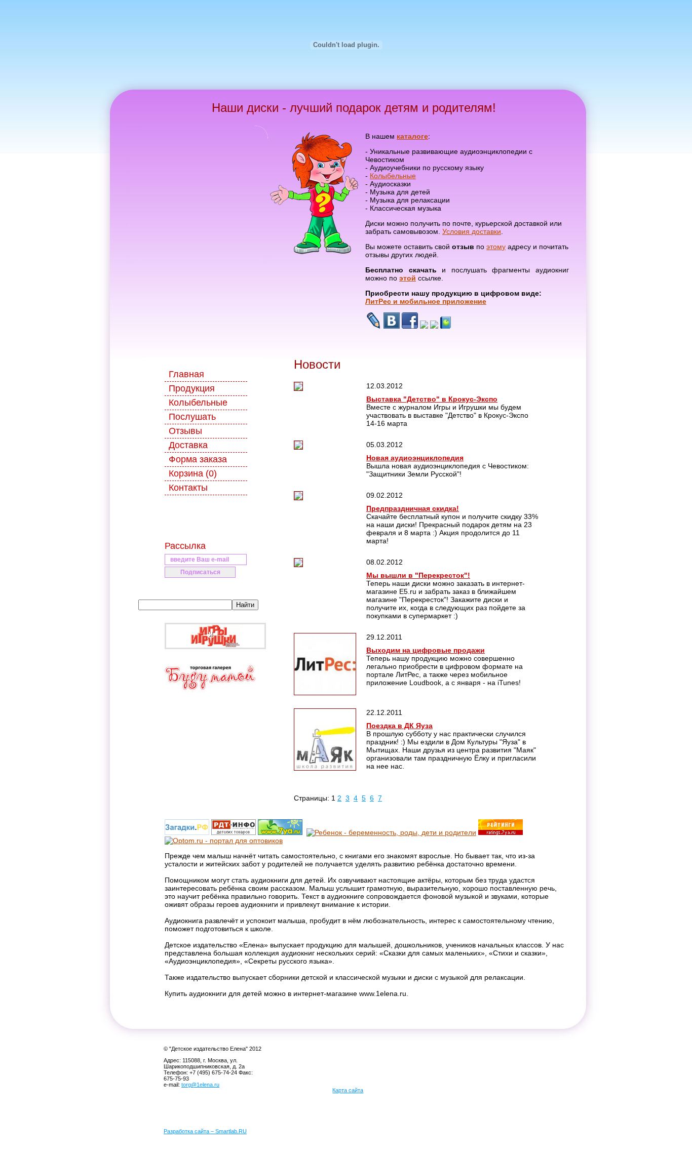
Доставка (188, 445)
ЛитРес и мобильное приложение (425, 301)
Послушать (192, 417)
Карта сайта (347, 1090)
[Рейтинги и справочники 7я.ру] (500, 832)
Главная (186, 374)
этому (496, 247)
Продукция (192, 388)
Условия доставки (471, 231)
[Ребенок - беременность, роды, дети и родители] (391, 832)
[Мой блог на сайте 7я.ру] (445, 326)
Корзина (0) (193, 473)
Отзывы (185, 431)
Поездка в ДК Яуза (399, 726)
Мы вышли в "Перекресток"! (418, 575)
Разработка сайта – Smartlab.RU (205, 1131)
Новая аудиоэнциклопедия (415, 458)
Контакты (188, 488)
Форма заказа (198, 459)
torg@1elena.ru (200, 1085)
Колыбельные (393, 176)
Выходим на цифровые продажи (425, 650)
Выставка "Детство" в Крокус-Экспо (431, 399)
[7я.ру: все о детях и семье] (280, 832)
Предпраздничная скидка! (412, 508)
